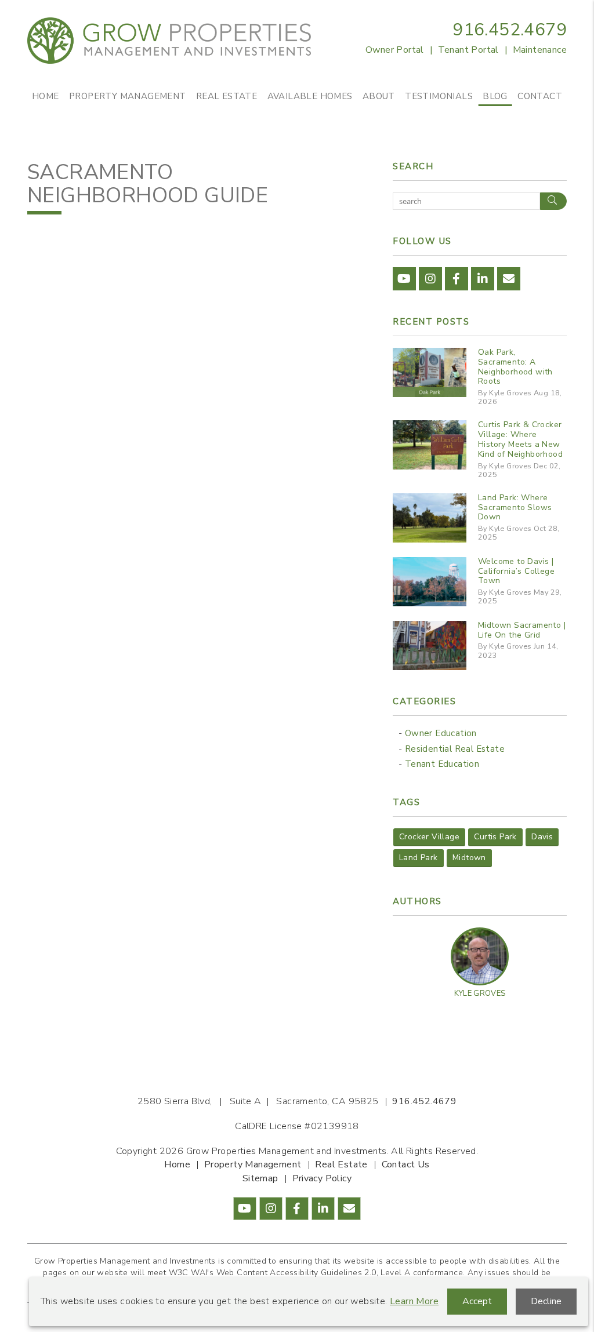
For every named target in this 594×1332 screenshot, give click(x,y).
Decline (546, 1301)
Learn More (414, 1301)
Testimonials (439, 96)
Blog (495, 96)
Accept (477, 1301)
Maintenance (540, 49)
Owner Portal (394, 49)
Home (45, 96)
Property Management (127, 96)
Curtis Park (495, 836)
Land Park (418, 857)
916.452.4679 (509, 30)
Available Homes (310, 96)
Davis (542, 836)
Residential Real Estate (455, 749)
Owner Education (441, 733)
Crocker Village (429, 836)
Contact (539, 96)
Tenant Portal (468, 49)
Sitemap (260, 1178)
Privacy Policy (322, 1178)
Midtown (469, 857)
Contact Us (406, 1164)
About (379, 96)
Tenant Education (442, 764)
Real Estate (226, 96)
